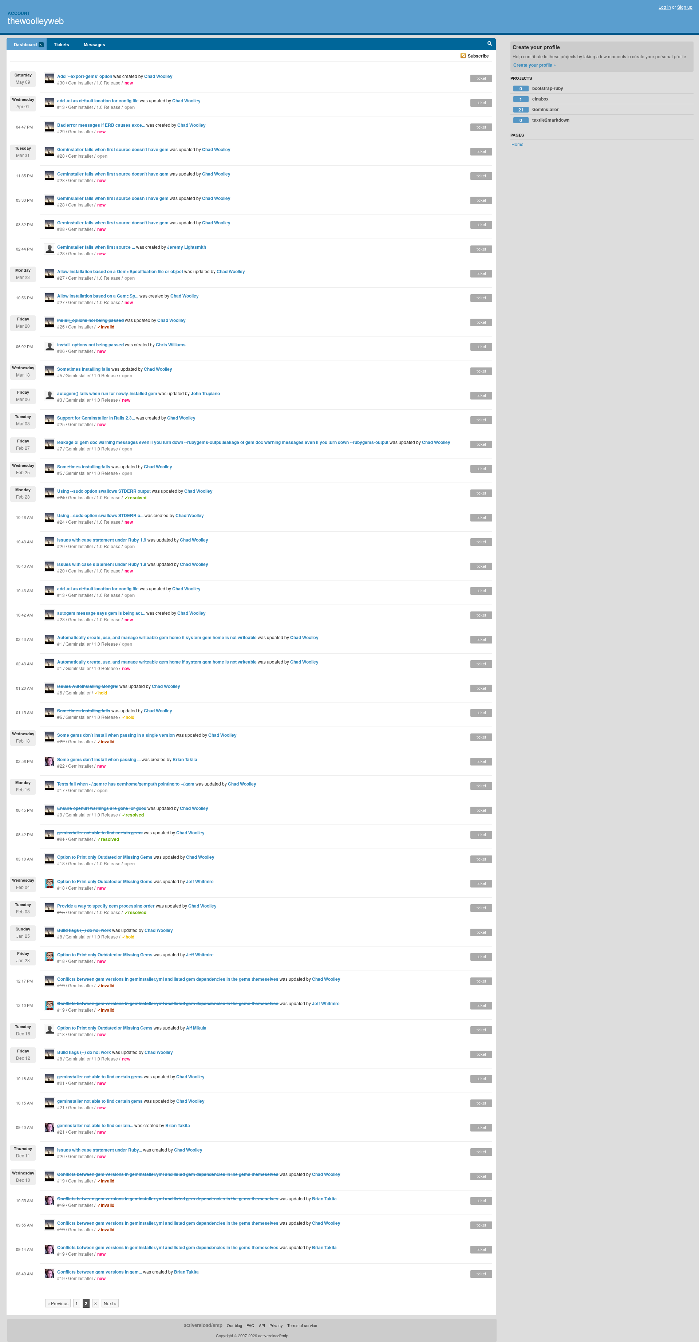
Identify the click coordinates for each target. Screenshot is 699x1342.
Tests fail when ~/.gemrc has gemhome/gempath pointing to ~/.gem (125, 783)
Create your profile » (534, 65)
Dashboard (22, 44)
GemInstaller (80, 82)
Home (518, 144)
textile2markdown (544, 120)
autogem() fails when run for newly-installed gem (107, 393)
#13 (61, 107)
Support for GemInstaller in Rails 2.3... (96, 417)
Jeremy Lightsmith (186, 247)
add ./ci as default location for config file (98, 100)
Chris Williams (171, 344)
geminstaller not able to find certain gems (100, 1076)
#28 (61, 156)
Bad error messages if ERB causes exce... (101, 125)
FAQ (250, 1325)
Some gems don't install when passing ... (99, 759)
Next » (110, 1303)
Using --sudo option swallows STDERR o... (100, 515)
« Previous (57, 1303)
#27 (61, 278)
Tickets (61, 44)
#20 (61, 546)
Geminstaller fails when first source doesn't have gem (113, 149)
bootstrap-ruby (541, 88)
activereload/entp (203, 1325)
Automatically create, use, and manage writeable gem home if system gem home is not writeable (157, 637)
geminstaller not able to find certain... (95, 1125)
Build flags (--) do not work (84, 1052)
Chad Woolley (158, 76)
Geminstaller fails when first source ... (96, 247)
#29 (61, 131)
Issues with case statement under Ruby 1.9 (101, 539)
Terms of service (302, 1325)
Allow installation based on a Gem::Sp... (97, 295)
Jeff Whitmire (200, 881)
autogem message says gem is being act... (101, 613)
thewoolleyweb (36, 20)
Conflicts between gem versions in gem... (99, 1271)
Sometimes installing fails (83, 369)
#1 (59, 644)
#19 (61, 1254)
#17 (61, 790)
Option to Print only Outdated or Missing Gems (105, 857)
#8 (59, 1058)
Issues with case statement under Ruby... (99, 1149)
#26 (61, 351)
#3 (59, 400)
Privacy (276, 1325)
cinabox (534, 98)
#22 (61, 766)
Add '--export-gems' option (84, 76)
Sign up (684, 7)
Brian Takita (185, 759)
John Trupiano (205, 393)
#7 (59, 448)
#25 (61, 424)
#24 (61, 522)
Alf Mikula (196, 1027)
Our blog (234, 1325)
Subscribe (478, 55)
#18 (61, 863)
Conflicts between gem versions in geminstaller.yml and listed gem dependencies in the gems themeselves (168, 1247)
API (262, 1325)
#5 (59, 375)
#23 (61, 619)
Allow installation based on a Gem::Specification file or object (120, 271)
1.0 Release (108, 82)
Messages (94, 44)
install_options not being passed (90, 344)
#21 (61, 1083)
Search (490, 44)
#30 (61, 82)
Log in (665, 7)
